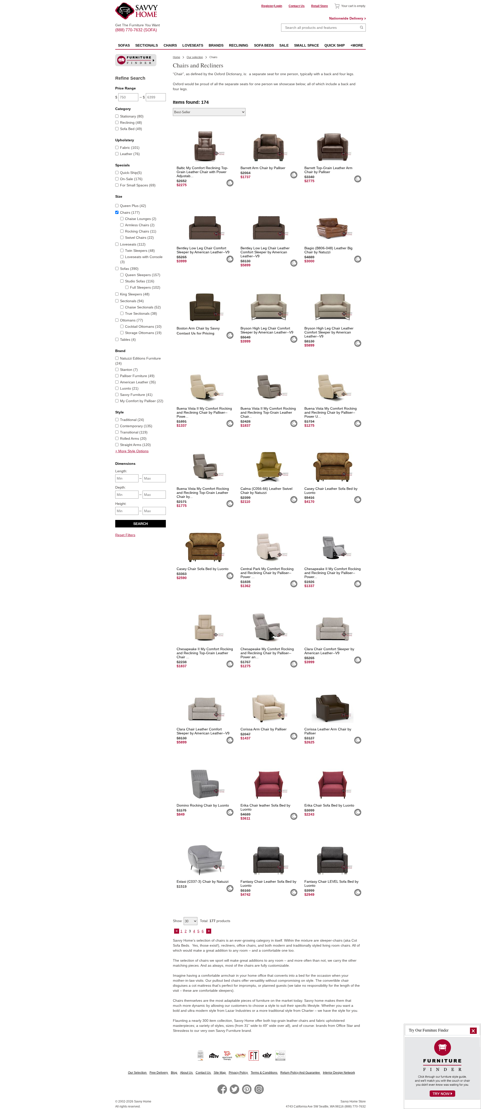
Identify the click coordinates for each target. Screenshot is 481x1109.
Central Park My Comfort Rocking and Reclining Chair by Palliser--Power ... (267, 573)
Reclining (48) (131, 123)
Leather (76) (130, 154)
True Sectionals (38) (141, 313)
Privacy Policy (239, 1072)
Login (278, 6)
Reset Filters (125, 535)
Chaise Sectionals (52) (143, 307)
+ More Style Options (132, 451)
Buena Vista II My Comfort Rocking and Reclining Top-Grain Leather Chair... (268, 412)
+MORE (356, 45)
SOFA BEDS (264, 45)
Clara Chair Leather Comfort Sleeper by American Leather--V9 (203, 731)
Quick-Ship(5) (131, 173)
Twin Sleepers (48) (140, 251)
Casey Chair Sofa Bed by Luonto (202, 569)
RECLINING (238, 45)
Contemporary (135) (136, 426)
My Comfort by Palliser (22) (141, 401)
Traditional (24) (132, 420)
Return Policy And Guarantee (300, 1072)
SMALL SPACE (306, 45)
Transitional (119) (134, 432)
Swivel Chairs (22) (139, 238)
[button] (473, 1031)
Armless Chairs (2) (140, 225)
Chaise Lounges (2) (140, 219)
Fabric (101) (130, 148)
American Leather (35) (138, 382)
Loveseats (192, 45)
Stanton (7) (129, 370)
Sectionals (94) (132, 301)
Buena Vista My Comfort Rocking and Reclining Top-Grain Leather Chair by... (203, 493)
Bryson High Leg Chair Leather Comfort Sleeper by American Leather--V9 (328, 332)
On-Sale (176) (131, 179)
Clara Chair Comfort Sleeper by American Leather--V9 (329, 651)
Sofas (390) (129, 269)
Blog (174, 1072)
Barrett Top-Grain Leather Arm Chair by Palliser (328, 170)
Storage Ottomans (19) (143, 333)
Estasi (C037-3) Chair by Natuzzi (202, 881)
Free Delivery (159, 1072)
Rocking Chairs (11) (140, 231)
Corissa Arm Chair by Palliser (264, 729)
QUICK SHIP (334, 45)
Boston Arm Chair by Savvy (198, 328)
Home (176, 57)
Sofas (124, 45)
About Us (186, 1072)
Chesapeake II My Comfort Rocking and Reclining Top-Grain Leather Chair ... (205, 653)
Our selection (195, 57)
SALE (284, 45)
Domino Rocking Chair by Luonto (203, 805)
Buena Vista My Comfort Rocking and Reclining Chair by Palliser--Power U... (330, 412)
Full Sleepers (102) (145, 287)
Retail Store (319, 6)
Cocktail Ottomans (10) (143, 326)
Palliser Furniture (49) (137, 376)
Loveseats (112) (133, 244)
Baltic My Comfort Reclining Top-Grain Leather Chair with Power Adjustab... (202, 172)
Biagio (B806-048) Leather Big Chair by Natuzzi (328, 250)
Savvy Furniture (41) (136, 395)
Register (267, 6)
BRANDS (216, 45)
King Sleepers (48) (135, 294)
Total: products (215, 921)
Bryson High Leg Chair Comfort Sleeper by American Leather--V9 (267, 330)
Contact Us (297, 6)
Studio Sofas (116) (139, 281)
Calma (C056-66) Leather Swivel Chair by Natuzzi (266, 491)
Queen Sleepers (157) (142, 275)
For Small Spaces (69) (138, 185)
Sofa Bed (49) (131, 129)
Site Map (220, 1072)
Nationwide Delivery (346, 18)
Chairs (170, 45)
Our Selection (137, 1072)
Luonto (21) (129, 388)
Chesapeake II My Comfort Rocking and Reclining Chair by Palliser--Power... (332, 573)
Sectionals (146, 45)
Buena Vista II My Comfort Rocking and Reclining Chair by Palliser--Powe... (204, 412)
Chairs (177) (130, 212)
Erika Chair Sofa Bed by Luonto (329, 805)
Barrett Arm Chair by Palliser (263, 168)
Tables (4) (128, 340)
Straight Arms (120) (135, 445)
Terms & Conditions (264, 1072)
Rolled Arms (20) (133, 438)
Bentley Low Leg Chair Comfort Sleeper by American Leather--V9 (203, 250)
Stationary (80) (132, 116)
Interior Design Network (339, 1072)
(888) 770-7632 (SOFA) (137, 25)
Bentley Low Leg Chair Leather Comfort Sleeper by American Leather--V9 (265, 252)
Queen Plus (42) (133, 206)
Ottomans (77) (131, 320)
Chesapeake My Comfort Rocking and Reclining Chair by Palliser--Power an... (267, 653)
